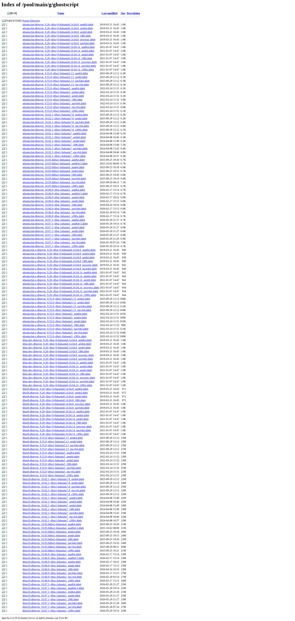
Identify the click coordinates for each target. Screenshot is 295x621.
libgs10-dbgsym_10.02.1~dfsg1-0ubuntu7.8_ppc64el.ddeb (54, 486)
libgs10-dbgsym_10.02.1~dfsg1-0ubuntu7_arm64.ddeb (52, 501)
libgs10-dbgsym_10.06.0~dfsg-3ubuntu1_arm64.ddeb (52, 561)
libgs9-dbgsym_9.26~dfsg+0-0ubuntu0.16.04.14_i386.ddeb (55, 422)
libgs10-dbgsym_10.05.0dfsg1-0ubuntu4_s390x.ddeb (51, 550)
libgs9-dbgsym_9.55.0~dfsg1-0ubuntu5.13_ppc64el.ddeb (54, 445)
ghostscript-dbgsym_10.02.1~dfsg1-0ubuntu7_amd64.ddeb (54, 133)
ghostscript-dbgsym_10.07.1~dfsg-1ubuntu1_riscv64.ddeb (54, 242)
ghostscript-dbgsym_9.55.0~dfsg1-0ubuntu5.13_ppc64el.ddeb (56, 80)
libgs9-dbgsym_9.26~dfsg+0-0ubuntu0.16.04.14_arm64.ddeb (56, 415)
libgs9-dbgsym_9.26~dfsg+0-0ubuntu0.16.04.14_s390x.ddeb (56, 434)
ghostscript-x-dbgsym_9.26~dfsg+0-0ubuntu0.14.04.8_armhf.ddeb (59, 257)
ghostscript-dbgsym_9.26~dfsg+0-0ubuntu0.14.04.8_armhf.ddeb (57, 32)
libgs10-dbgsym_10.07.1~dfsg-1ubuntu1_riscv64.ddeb (52, 606)
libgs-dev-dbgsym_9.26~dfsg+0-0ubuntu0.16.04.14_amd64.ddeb (58, 362)
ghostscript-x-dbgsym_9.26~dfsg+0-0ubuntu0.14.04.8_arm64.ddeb (59, 253)
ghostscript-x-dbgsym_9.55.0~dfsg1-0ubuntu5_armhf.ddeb (54, 321)
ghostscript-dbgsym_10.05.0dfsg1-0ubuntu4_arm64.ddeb (53, 167)
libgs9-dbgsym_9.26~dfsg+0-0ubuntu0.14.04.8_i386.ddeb (54, 400)
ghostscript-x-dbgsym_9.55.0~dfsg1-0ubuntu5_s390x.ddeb (54, 336)
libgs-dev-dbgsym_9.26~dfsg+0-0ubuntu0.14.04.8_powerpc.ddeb (58, 355)
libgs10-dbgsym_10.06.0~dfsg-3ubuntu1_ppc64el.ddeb (52, 573)
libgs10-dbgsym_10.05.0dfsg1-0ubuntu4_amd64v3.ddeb (53, 528)
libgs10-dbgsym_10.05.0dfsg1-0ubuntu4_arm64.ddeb (52, 531)
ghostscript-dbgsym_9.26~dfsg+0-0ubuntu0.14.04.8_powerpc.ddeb (59, 39)
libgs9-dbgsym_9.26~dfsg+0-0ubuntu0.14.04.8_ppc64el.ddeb (56, 407)
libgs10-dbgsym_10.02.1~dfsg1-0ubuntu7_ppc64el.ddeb (53, 513)
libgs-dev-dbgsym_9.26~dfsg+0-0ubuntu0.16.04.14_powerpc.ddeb (59, 377)
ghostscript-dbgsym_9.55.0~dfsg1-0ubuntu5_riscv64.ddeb (54, 107)
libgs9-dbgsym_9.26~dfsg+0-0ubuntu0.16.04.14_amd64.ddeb (56, 411)
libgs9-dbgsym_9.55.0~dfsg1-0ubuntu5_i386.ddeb (50, 464)
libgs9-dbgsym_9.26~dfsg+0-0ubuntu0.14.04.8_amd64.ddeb (55, 389)
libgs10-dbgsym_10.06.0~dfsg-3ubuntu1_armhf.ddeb (51, 565)
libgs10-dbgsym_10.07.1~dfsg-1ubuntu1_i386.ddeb (51, 599)
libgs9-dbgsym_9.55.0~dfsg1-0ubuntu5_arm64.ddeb (51, 456)
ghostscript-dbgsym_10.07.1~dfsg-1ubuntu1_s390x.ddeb (53, 246)
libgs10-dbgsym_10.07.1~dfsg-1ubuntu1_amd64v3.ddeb (53, 588)
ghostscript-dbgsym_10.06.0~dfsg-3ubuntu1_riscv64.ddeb (54, 212)
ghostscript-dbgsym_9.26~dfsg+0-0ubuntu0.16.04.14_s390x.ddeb (58, 69)
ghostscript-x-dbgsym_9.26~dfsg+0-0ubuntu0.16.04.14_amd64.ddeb (60, 272)
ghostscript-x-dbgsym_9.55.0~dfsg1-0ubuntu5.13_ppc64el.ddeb (57, 306)
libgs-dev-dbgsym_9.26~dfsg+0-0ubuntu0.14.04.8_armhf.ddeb (57, 347)
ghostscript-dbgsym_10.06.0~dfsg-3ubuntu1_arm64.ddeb (54, 197)
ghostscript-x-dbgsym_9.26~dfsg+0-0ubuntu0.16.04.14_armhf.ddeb (59, 280)
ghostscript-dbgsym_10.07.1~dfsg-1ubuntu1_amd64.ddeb (54, 219)
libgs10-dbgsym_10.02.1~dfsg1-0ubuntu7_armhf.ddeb (52, 505)
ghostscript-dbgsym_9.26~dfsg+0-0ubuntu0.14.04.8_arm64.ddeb (58, 28)
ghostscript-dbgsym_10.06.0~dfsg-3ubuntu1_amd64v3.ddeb (55, 193)
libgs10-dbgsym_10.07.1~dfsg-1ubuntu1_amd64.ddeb (52, 584)
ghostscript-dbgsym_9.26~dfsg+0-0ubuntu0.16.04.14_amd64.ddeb (59, 47)
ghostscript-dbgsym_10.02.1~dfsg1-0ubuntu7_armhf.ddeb (54, 141)
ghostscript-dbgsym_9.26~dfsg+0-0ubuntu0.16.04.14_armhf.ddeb (58, 54)
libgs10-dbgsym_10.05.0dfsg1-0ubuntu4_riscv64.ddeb (52, 546)
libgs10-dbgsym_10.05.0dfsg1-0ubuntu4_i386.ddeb (51, 539)
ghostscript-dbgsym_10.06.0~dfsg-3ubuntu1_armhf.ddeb (53, 201)
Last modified (109, 13)
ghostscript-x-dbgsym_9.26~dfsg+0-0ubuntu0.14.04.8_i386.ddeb (58, 261)
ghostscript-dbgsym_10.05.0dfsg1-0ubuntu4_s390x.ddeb (53, 186)
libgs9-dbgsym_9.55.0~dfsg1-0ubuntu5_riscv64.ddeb (51, 471)
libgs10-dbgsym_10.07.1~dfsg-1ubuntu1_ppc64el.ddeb (52, 603)
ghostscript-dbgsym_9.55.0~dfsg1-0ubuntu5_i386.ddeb (52, 99)
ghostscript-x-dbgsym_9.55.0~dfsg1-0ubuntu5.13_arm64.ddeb (56, 298)
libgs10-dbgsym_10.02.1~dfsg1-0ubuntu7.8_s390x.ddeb (53, 494)
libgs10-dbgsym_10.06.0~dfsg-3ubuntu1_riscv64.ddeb (52, 576)
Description (133, 13)
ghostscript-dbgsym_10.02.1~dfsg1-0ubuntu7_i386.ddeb (53, 144)
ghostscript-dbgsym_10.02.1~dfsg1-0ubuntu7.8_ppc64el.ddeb (56, 122)
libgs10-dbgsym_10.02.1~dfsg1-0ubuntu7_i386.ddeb (51, 509)
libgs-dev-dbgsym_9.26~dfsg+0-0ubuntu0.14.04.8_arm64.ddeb (57, 343)
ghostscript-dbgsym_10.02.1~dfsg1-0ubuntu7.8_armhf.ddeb (55, 118)
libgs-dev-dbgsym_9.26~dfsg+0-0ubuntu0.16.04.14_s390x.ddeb (57, 385)
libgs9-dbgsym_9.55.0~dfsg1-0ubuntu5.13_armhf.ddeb (52, 441)
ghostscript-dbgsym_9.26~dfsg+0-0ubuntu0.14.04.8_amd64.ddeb (58, 24)
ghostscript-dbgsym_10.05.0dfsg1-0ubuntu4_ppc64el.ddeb (54, 178)
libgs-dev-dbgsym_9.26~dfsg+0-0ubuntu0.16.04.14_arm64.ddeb (58, 366)
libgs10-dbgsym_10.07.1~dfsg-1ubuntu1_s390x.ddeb (51, 610)
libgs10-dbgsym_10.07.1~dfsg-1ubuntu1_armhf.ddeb (51, 595)
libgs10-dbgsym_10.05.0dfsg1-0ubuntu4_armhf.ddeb (51, 535)
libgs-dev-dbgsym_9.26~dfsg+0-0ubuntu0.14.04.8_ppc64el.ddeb (58, 358)
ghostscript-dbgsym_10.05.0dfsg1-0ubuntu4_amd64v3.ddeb (55, 163)
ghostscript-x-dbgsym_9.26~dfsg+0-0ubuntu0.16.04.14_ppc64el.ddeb (60, 291)
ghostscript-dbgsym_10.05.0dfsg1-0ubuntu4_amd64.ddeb (54, 159)
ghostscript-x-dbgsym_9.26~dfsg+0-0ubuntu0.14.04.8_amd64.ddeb (59, 250)
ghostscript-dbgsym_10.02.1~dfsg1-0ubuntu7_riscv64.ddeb (55, 152)
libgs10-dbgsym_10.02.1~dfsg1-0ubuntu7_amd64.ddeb (53, 497)
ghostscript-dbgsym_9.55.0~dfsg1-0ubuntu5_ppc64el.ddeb (54, 103)
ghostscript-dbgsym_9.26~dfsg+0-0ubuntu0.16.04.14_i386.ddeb (57, 58)
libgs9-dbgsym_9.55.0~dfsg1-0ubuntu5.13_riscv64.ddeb (53, 449)
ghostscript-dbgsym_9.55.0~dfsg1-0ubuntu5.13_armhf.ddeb (55, 77)
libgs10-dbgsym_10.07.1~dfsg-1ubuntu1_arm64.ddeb (52, 591)
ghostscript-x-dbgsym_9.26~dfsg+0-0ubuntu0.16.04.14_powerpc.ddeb (61, 287)
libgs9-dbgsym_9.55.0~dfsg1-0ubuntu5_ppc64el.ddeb (52, 467)
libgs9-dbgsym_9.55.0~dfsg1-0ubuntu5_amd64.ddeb (51, 452)
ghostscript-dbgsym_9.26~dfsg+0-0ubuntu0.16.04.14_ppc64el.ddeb (59, 65)
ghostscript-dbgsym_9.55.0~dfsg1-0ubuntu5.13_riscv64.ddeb (56, 84)
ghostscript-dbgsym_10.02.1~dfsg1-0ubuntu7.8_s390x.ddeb (55, 129)
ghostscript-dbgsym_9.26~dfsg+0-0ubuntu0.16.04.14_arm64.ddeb (58, 50)
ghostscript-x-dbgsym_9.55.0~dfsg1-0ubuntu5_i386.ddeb (54, 325)
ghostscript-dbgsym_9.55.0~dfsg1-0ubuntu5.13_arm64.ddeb (55, 73)
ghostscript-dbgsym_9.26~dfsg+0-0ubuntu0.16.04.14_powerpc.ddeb (60, 62)
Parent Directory (31, 20)
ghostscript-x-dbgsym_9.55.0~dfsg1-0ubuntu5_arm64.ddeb (55, 317)
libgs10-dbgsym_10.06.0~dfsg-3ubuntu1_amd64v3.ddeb (53, 558)
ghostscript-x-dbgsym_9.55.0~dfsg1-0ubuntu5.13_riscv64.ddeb (57, 310)
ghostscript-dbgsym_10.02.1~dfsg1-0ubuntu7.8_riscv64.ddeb (56, 126)
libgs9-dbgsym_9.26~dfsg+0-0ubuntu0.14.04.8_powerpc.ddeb (56, 404)
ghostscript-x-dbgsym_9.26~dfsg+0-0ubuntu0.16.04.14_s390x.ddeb (59, 295)
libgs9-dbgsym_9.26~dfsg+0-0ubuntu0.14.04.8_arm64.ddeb (55, 392)
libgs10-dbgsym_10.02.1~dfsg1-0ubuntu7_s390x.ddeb (52, 520)
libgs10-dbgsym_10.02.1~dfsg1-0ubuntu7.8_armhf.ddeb (53, 482)
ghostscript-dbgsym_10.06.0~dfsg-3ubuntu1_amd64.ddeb (54, 189)
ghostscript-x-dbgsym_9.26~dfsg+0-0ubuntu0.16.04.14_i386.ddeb (58, 283)
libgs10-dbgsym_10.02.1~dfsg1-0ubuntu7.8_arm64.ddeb (53, 479)
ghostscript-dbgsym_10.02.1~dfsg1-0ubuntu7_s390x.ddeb (54, 156)
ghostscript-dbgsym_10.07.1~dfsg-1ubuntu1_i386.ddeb (52, 234)
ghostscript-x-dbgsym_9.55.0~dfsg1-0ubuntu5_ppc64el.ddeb (55, 328)
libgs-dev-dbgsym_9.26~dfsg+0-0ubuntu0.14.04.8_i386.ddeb (56, 351)
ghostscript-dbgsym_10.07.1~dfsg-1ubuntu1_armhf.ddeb (53, 231)
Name (60, 13)
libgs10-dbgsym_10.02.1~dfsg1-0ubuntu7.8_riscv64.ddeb (54, 490)
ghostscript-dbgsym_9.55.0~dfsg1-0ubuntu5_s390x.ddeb (53, 110)
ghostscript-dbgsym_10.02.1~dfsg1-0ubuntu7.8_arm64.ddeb (55, 114)
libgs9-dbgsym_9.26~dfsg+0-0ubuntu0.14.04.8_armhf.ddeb (55, 396)
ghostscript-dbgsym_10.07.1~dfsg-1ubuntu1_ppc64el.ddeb (54, 238)
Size (123, 13)
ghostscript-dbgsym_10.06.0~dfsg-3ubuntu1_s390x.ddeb (53, 216)
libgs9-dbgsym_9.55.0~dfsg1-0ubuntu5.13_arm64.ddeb (53, 437)
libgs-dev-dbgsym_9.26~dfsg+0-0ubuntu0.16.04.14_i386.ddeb (56, 373)
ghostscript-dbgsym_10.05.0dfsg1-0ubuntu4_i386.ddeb (52, 174)
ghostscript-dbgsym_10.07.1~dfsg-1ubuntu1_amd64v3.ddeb (55, 223)
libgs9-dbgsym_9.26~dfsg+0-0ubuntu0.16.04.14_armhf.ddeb (56, 419)
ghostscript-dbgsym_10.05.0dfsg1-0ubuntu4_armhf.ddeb (53, 171)
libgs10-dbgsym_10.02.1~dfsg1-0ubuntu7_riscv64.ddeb (53, 516)
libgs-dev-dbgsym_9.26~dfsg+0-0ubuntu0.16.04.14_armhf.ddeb (57, 370)
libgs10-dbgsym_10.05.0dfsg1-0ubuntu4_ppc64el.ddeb (52, 543)
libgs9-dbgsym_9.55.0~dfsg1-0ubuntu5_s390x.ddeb (51, 475)
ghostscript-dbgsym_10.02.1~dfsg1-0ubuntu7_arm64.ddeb (54, 137)
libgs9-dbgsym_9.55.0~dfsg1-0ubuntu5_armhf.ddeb (51, 460)
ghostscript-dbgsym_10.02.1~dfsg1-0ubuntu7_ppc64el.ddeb (55, 148)
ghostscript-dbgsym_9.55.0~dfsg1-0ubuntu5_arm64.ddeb (54, 92)
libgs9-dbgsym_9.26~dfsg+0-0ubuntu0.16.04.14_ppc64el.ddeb (57, 430)
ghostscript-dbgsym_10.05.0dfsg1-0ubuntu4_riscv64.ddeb (54, 182)
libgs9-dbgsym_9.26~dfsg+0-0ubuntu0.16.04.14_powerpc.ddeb (57, 426)
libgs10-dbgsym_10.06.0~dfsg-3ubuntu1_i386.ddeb (51, 569)
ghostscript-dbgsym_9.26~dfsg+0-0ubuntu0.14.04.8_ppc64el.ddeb (59, 43)
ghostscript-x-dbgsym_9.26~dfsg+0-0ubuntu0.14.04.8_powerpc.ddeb (60, 265)
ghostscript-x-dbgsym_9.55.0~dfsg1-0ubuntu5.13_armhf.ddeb (56, 302)
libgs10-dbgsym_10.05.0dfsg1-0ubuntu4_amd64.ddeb (52, 524)
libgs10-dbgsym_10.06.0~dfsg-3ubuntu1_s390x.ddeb (51, 580)
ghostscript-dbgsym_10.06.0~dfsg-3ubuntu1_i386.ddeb (52, 204)
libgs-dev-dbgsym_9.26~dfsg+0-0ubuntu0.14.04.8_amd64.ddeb (57, 340)
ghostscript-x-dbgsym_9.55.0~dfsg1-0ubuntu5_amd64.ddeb (55, 313)
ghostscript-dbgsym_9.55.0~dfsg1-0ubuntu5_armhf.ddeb (53, 95)
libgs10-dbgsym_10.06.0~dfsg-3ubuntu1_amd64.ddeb (52, 554)
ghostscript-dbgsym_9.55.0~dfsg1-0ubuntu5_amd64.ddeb (54, 88)
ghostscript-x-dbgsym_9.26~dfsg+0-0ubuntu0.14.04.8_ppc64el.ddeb (60, 268)
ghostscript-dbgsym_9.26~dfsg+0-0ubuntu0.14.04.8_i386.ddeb (57, 35)
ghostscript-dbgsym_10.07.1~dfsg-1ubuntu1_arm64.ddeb (54, 227)
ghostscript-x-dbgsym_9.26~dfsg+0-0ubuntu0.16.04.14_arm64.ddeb (59, 276)
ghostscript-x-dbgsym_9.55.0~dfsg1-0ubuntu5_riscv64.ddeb (55, 332)
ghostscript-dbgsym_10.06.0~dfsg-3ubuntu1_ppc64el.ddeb (54, 208)
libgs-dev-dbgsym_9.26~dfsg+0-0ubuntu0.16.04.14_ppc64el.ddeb (58, 381)
